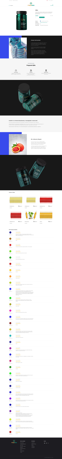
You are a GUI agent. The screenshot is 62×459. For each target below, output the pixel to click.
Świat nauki (21, 445)
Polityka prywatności (22, 448)
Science (11, 0)
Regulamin (21, 447)
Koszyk (51, 5)
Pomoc (21, 449)
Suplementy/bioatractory (43, 22)
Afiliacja (32, 445)
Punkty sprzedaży (15, 0)
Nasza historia (22, 442)
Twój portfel (32, 446)
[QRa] (21, 20)
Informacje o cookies (22, 446)
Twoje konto (33, 442)
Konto (52, 0)
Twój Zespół (32, 447)
